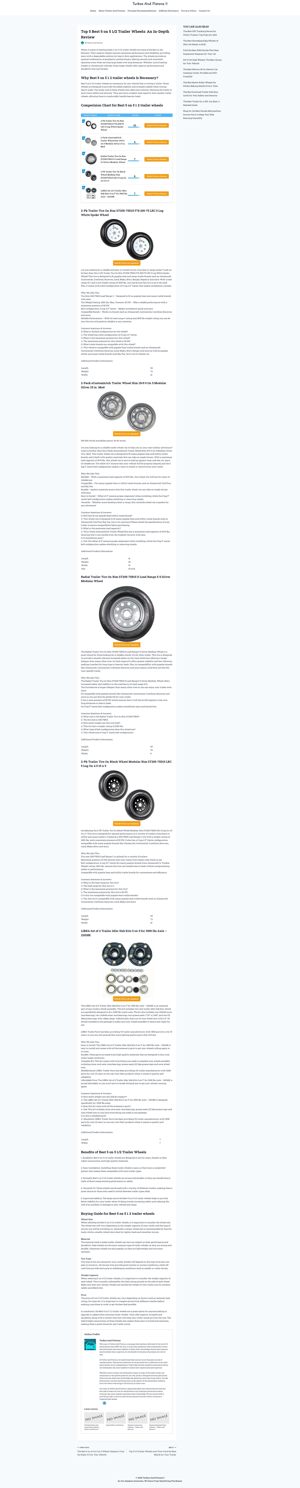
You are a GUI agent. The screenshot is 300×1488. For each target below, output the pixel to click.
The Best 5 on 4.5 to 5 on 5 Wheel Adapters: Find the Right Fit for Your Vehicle (100, 1451)
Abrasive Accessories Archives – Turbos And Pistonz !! (135, 1427)
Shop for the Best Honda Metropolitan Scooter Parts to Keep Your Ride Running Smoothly (202, 114)
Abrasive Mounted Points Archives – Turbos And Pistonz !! (157, 1427)
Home (93, 10)
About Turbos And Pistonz (111, 10)
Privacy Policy (189, 10)
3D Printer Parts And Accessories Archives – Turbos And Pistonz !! (92, 1427)
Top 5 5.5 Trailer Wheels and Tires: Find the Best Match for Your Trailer (152, 1451)
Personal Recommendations (142, 10)
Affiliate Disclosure (169, 10)
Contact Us (204, 10)
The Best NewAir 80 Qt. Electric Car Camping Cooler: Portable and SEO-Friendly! (200, 73)
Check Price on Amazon (157, 125)
